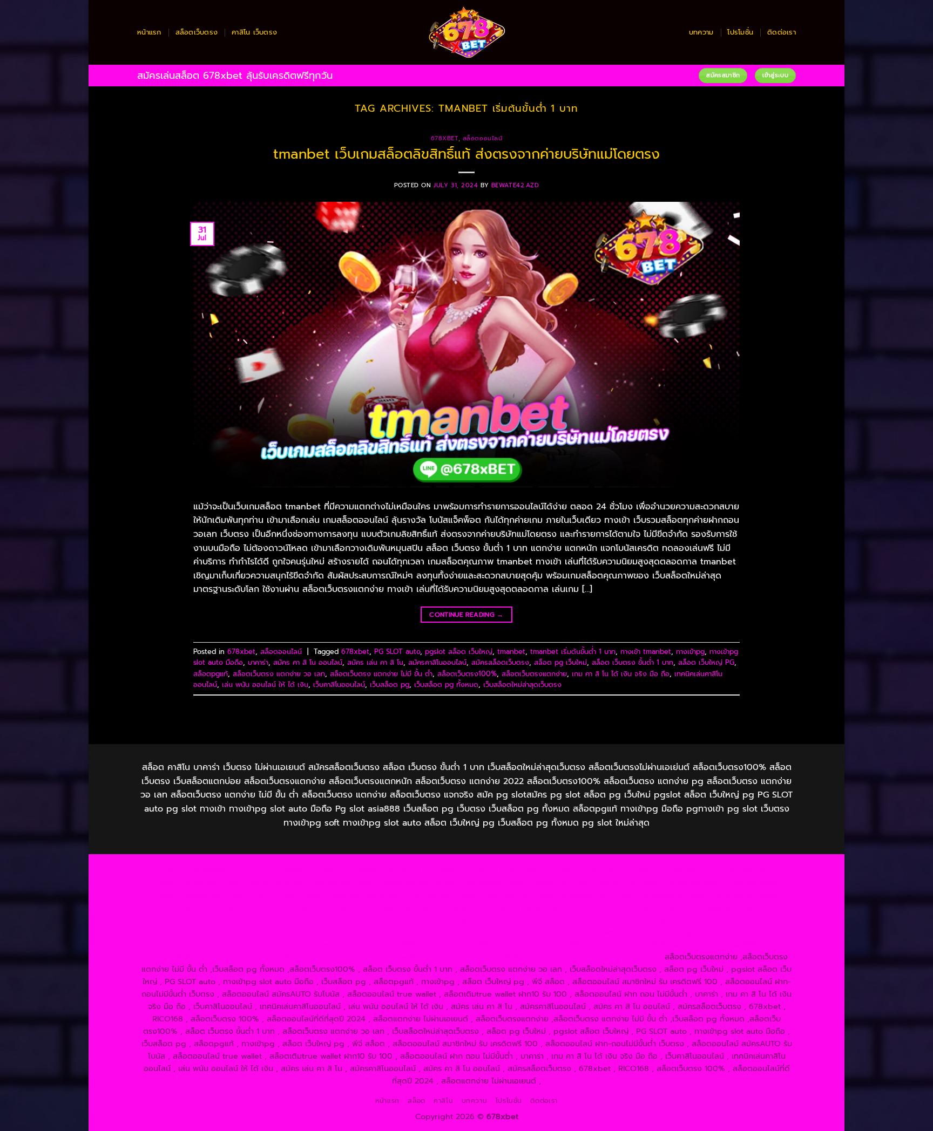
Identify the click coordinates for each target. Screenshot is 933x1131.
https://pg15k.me (733, 870)
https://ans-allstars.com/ (733, 895)
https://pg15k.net (317, 882)
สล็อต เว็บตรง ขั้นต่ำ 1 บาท (632, 662)
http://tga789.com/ (264, 895)
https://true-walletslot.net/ (402, 957)
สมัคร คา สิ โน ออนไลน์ (307, 662)
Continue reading (466, 614)
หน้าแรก (149, 32)
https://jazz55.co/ (404, 932)
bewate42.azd (515, 185)
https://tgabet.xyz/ (190, 895)
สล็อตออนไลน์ (483, 138)
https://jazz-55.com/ (255, 932)
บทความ (701, 32)
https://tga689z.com (206, 870)
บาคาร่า (258, 662)
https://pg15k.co (251, 882)
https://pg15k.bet (666, 870)
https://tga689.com (396, 944)
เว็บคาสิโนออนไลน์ (339, 684)
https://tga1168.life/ (493, 895)
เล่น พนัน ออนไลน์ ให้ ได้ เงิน (265, 684)
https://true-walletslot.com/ (506, 957)
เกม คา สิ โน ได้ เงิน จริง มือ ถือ (621, 674)
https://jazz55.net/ (275, 919)
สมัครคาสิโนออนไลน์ (437, 662)
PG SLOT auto (397, 651)
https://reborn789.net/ (613, 907)
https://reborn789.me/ (195, 919)
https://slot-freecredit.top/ (611, 957)
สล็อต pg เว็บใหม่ (560, 662)
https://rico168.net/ (215, 907)
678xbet (444, 138)
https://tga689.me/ (471, 944)
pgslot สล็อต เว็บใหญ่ (458, 651)
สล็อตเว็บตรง (196, 32)
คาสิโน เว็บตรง (254, 32)
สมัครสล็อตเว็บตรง (500, 662)
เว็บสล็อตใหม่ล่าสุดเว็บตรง (522, 684)
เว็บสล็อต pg (389, 684)
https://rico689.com (433, 870)
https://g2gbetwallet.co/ (311, 944)
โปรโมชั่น (740, 32)
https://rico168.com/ (292, 907)
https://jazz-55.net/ (332, 932)
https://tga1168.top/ (417, 895)
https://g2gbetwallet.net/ (695, 932)
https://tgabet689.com (553, 944)
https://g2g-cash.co (593, 870)
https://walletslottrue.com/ (195, 957)
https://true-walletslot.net (707, 907)
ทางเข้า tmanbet (645, 651)
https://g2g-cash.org (513, 870)
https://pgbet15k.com (393, 882)
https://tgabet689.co (727, 944)
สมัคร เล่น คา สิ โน (375, 662)
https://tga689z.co (283, 870)
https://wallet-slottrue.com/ (299, 957)
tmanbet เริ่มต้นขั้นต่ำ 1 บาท (573, 651)
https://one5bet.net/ (373, 907)
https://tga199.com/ (529, 907)
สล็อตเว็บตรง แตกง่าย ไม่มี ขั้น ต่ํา (381, 674)
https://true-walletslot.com (659, 919)
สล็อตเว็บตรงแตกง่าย (534, 674)
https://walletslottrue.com (360, 919)
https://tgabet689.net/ (642, 944)
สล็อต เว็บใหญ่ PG (706, 662)
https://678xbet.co (649, 895)
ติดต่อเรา (781, 32)
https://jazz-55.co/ (180, 932)
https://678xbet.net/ (572, 895)
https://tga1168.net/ (340, 895)
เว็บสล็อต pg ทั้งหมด (446, 684)
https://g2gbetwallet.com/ (595, 932)
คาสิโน (443, 1101)
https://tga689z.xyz (357, 870)
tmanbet (511, 651)
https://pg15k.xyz (186, 882)
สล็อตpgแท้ (210, 674)
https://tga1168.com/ (740, 882)
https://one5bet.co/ (452, 907)
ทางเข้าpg (690, 651)
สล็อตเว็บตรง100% (467, 674)
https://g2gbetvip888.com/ (491, 932)
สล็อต (416, 1101)
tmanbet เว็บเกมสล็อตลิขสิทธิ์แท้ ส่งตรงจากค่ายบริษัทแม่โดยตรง (466, 154)
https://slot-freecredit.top (558, 919)
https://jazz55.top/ (746, 919)
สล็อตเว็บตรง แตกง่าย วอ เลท (279, 674)
